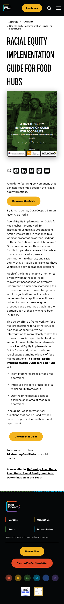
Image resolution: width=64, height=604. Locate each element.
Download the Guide (23, 201)
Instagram (18, 578)
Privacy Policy (45, 529)
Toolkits (28, 21)
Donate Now (32, 8)
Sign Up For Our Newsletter (32, 563)
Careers (13, 519)
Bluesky (36, 578)
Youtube (8, 578)
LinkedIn (27, 578)
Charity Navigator (25, 591)
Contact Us (43, 519)
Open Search (50, 8)
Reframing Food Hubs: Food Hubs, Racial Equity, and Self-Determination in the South (32, 473)
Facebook (45, 578)
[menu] (58, 8)
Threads (55, 578)
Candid (38, 591)
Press (12, 529)
